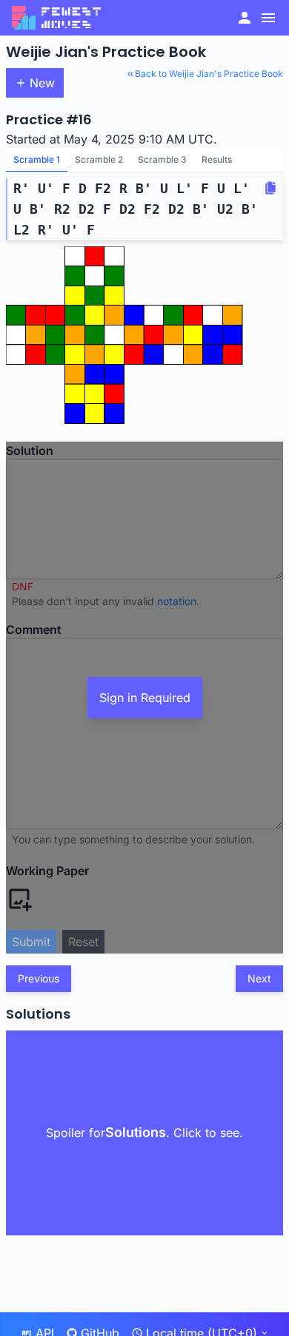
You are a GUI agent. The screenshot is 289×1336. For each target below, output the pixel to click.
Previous (38, 978)
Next (259, 978)
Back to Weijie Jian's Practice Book (209, 73)
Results (217, 159)
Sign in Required (144, 697)
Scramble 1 (36, 159)
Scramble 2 (99, 159)
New (42, 82)
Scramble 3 (162, 159)
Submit (31, 941)
